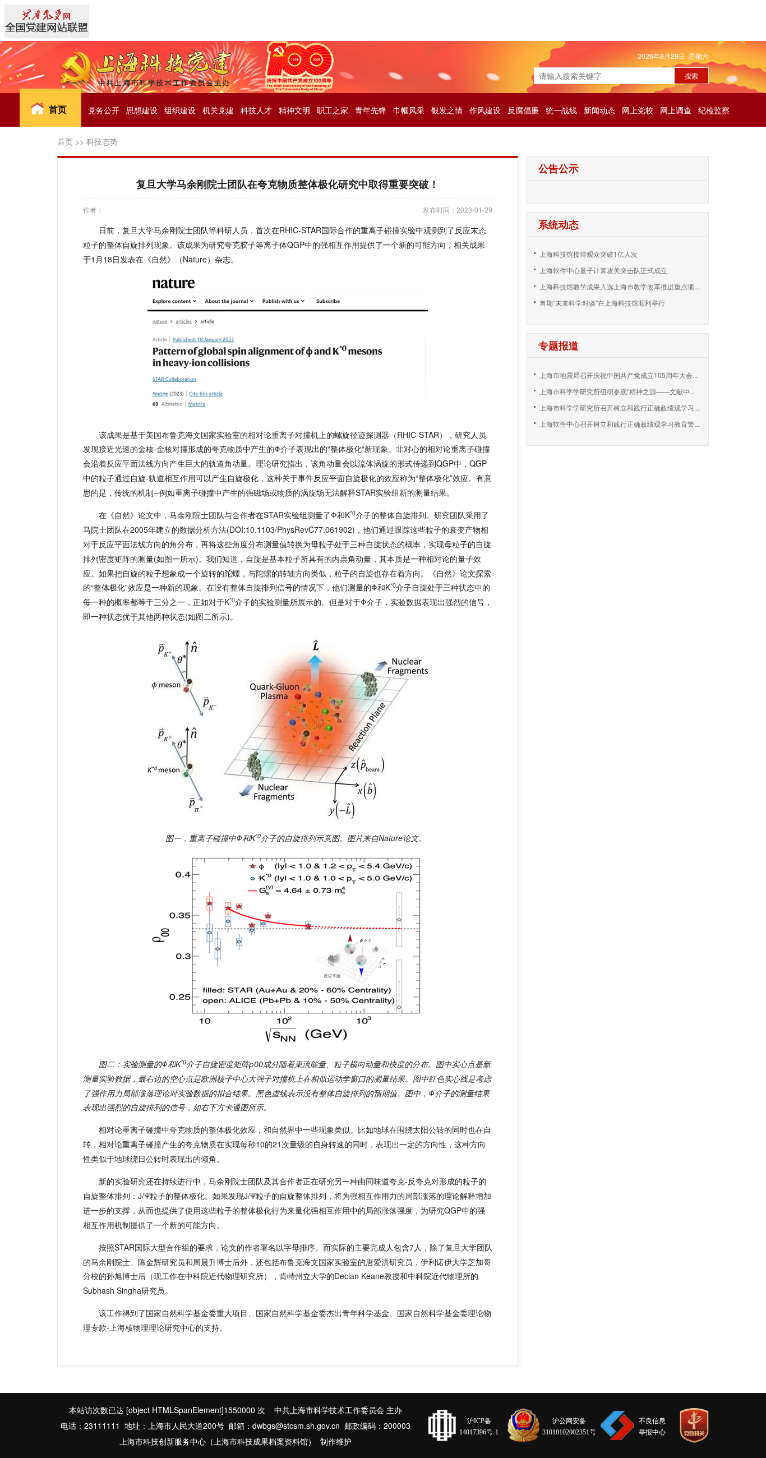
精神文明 (294, 110)
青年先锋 (370, 110)
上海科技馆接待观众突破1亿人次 (588, 254)
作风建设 (485, 110)
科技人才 (256, 110)
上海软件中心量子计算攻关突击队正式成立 (603, 270)
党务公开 (103, 110)
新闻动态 (599, 110)
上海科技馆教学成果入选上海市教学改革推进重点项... (619, 286)
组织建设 (180, 110)
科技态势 (102, 141)
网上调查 (675, 110)
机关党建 (218, 110)
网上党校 (637, 110)
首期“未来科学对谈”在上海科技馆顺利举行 (602, 302)
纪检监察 (714, 110)
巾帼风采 (408, 110)
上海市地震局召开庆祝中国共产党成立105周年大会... (618, 375)
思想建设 (142, 110)
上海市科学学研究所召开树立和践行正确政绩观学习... (619, 407)
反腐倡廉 (523, 110)
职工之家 (332, 110)
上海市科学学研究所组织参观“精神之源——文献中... (617, 391)
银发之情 (447, 110)
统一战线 (561, 110)
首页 (58, 109)
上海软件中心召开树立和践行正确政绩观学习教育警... (619, 423)
